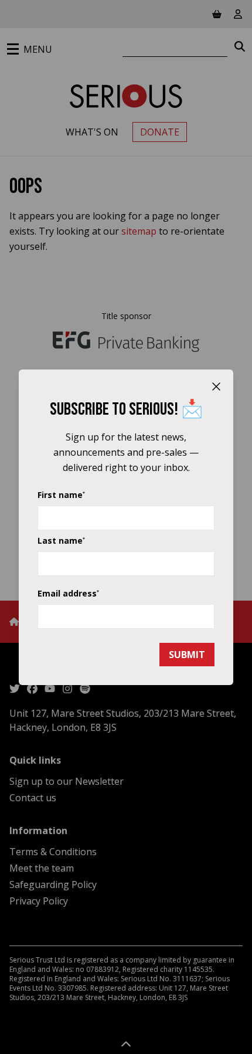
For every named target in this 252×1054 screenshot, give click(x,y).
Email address (68, 593)
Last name (61, 540)
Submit (187, 654)
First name (61, 494)
